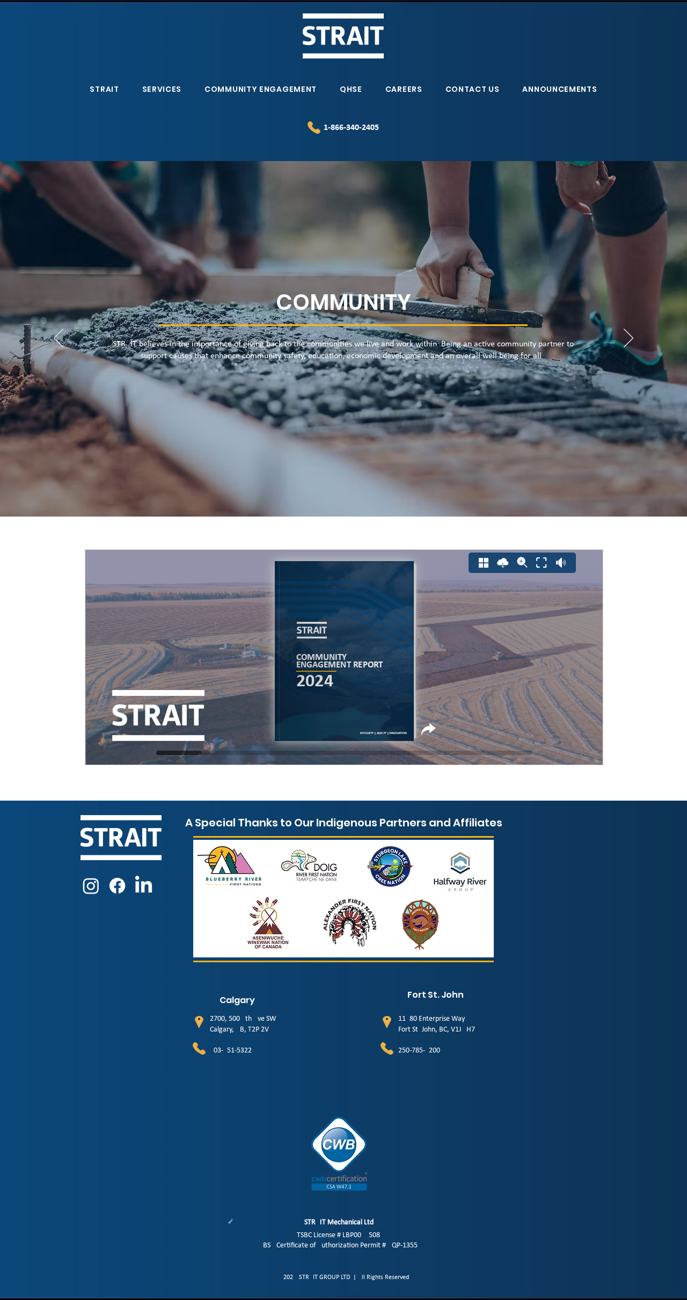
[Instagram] (91, 885)
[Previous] (58, 339)
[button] (104, 89)
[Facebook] (117, 885)
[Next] (628, 339)
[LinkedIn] (143, 885)
